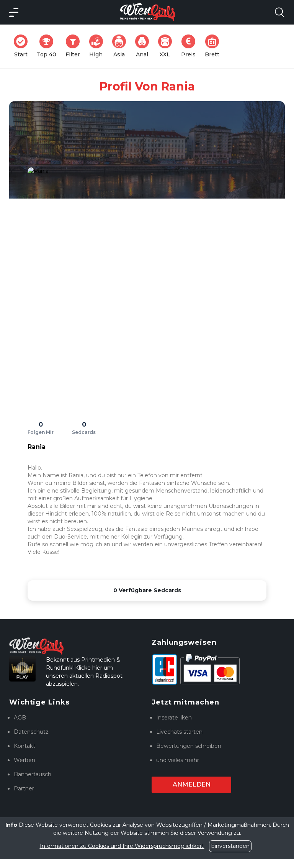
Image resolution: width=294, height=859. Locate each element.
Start (23, 46)
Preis (190, 46)
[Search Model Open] (279, 12)
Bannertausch (32, 774)
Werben (24, 760)
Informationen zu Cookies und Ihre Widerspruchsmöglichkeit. (122, 846)
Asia (122, 46)
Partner (24, 788)
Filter (75, 46)
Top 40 (49, 46)
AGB (20, 717)
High (98, 46)
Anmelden (192, 784)
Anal (145, 46)
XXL (167, 46)
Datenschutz (31, 731)
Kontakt (24, 745)
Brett (214, 46)
